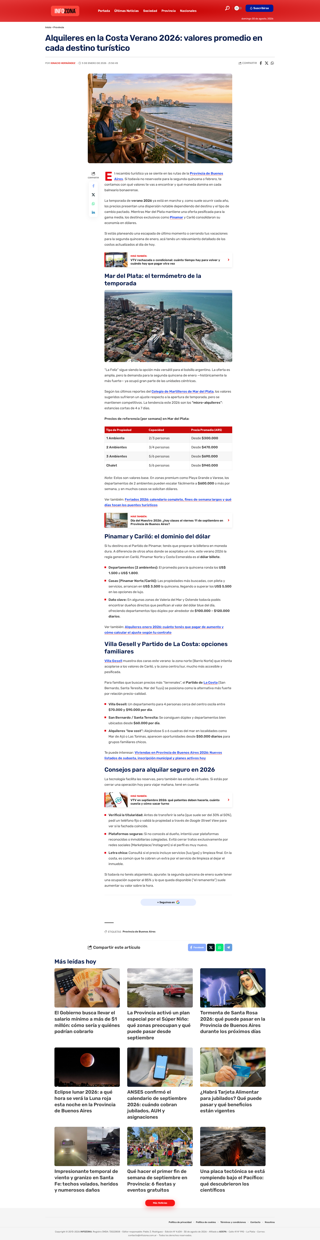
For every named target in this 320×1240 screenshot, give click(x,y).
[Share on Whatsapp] (272, 63)
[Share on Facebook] (260, 63)
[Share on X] (266, 63)
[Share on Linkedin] (93, 212)
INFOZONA (86, 1231)
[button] (227, 8)
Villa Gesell (113, 661)
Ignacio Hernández (63, 63)
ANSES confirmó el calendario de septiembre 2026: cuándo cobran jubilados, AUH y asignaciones (157, 1104)
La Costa (211, 682)
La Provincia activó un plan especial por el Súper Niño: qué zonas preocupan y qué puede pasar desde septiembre (159, 1025)
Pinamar (176, 217)
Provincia (58, 27)
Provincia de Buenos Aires (139, 931)
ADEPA (222, 1231)
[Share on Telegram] (228, 947)
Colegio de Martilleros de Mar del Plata (182, 391)
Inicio (48, 27)
